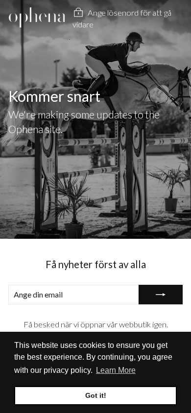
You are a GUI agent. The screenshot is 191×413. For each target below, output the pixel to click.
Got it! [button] (95, 395)
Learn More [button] (116, 370)
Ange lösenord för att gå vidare (121, 19)
